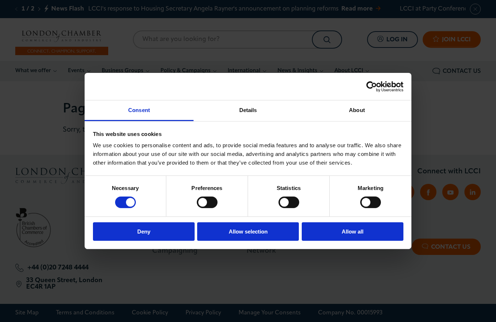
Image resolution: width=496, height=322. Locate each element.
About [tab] (357, 110)
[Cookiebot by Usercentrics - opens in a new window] (371, 86)
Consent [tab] (139, 110)
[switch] (207, 202)
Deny (143, 231)
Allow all (352, 231)
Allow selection (248, 231)
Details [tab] (248, 110)
